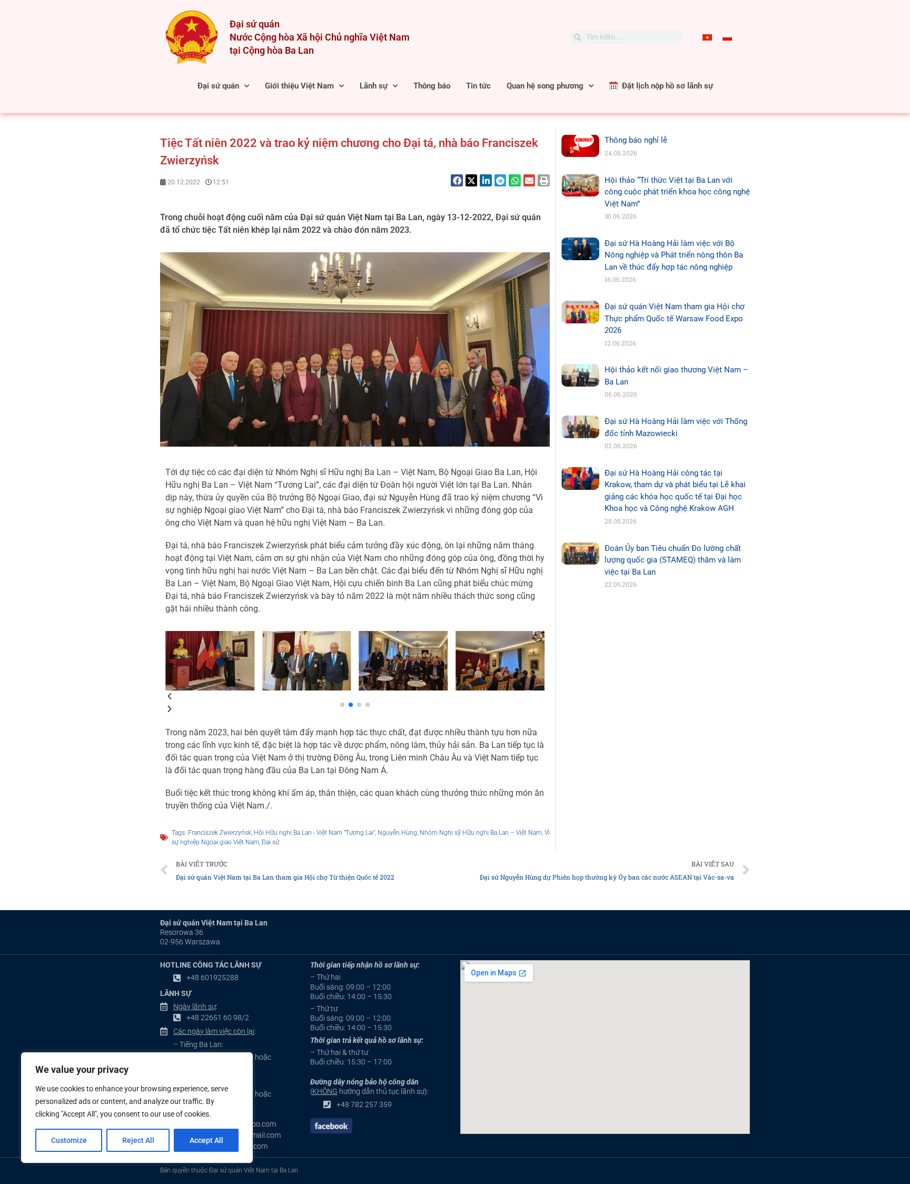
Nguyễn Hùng (397, 832)
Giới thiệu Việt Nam (299, 86)
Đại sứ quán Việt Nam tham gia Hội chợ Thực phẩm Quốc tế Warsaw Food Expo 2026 (675, 318)
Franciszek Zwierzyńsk (219, 832)
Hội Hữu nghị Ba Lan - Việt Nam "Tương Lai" (314, 832)
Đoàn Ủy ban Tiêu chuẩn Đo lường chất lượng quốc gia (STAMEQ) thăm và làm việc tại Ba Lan (673, 560)
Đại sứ (270, 842)
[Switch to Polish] (727, 37)
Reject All (138, 1140)
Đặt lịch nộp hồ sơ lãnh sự (665, 86)
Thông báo (431, 86)
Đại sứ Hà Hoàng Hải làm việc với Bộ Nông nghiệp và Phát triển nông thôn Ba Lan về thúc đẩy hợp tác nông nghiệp (674, 255)
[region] (137, 1107)
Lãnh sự (374, 86)
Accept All (206, 1140)
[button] (457, 180)
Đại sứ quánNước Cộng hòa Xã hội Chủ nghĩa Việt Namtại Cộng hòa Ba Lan (320, 37)
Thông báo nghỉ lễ (636, 140)
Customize (69, 1140)
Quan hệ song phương (545, 86)
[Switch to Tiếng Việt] (707, 37)
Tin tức (478, 86)
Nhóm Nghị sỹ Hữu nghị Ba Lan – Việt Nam (481, 832)
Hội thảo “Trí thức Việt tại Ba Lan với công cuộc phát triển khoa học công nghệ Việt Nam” (677, 192)
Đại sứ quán (218, 86)
